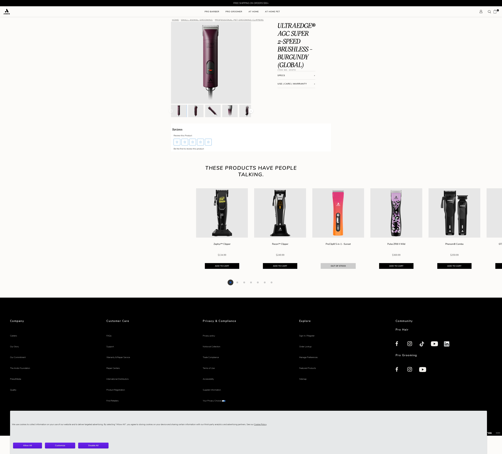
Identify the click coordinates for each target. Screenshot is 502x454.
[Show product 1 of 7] (230, 282)
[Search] (490, 11)
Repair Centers (113, 368)
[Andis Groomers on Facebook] (398, 370)
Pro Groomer (234, 11)
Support (110, 346)
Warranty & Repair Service (118, 357)
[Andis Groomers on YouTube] (422, 370)
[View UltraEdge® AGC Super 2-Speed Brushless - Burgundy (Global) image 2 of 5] (196, 111)
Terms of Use (209, 368)
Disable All (93, 445)
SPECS (281, 75)
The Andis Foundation (20, 368)
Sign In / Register (307, 335)
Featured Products (307, 368)
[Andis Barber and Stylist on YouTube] (434, 344)
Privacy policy (209, 335)
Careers (13, 335)
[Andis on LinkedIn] (447, 344)
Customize (60, 445)
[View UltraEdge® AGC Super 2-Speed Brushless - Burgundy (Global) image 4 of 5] (230, 111)
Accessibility (208, 379)
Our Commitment (18, 357)
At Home (254, 11)
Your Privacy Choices (212, 400)
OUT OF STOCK (338, 265)
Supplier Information (212, 389)
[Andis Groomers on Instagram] (410, 370)
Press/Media (15, 379)
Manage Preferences (308, 357)
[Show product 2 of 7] (237, 282)
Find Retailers (112, 400)
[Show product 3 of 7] (244, 282)
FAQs (109, 335)
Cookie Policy (260, 424)
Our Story (14, 346)
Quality (13, 389)
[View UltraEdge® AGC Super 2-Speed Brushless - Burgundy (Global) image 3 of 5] (213, 111)
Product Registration (115, 389)
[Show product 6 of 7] (265, 282)
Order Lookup (305, 346)
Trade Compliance (211, 357)
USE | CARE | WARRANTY (292, 83)
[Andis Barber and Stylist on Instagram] (410, 344)
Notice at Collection (211, 346)
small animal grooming (197, 20)
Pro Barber (212, 11)
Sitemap (303, 379)
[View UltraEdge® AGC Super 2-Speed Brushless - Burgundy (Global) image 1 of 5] (178, 111)
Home (175, 20)
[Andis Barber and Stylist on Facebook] (398, 344)
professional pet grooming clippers (239, 20)
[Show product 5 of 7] (258, 282)
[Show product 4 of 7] (251, 282)
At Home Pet (272, 11)
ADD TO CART (222, 265)
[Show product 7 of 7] (271, 282)
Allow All (27, 445)
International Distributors (117, 379)
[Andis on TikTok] (422, 344)
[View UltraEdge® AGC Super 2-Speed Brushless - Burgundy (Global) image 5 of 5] (247, 111)
